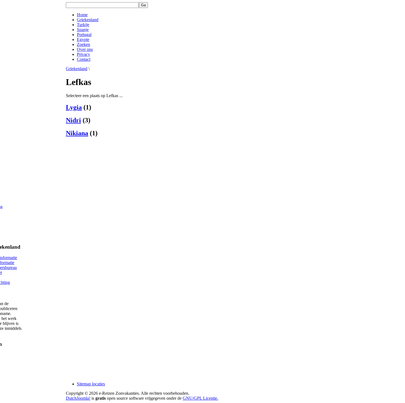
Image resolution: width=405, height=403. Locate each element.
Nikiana (77, 133)
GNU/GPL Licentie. (200, 398)
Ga (143, 5)
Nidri (73, 120)
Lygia (74, 107)
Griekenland (76, 68)
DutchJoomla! (78, 398)
